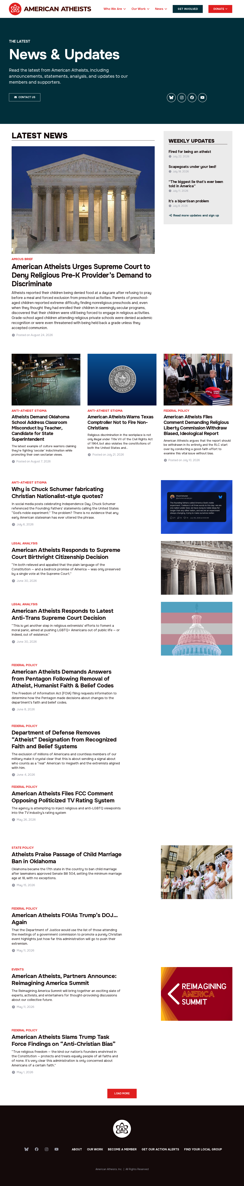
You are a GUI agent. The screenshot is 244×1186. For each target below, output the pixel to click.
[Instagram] (181, 97)
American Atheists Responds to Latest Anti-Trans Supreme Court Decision (62, 614)
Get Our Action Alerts (160, 1149)
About (77, 1149)
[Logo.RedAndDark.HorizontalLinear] (50, 9)
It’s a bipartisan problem (189, 201)
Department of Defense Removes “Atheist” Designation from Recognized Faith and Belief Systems (64, 739)
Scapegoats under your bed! (192, 167)
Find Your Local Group (203, 1149)
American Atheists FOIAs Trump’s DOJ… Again (65, 919)
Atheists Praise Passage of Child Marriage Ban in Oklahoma (67, 858)
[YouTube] (202, 97)
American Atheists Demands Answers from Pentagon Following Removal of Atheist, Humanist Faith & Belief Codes (63, 678)
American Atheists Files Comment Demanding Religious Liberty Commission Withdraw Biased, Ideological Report (196, 425)
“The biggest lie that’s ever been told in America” (196, 184)
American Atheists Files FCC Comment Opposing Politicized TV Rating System (63, 797)
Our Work (95, 1149)
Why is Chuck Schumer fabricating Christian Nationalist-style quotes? (58, 492)
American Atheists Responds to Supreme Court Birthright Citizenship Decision (66, 553)
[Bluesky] (171, 97)
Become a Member (122, 1149)
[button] (124, 9)
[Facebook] (192, 97)
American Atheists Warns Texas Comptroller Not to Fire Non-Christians (120, 422)
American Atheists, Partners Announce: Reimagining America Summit (64, 979)
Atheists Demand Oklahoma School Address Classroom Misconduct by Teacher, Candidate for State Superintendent (40, 428)
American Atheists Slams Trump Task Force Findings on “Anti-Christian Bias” (63, 1040)
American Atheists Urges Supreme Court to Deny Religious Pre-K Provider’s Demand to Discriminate (81, 275)
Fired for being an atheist (190, 151)
